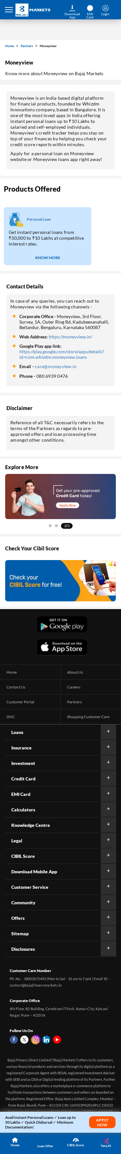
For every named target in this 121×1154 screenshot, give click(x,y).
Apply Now (102, 1122)
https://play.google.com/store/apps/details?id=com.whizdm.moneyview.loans (61, 354)
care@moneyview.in (55, 366)
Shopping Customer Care (88, 716)
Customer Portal (20, 701)
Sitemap (20, 933)
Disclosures (23, 949)
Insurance (21, 747)
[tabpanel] (60, 496)
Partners (27, 46)
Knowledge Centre (30, 825)
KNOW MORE (47, 257)
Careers (73, 687)
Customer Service (29, 887)
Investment (23, 763)
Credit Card (23, 778)
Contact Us (15, 687)
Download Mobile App (34, 871)
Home (10, 46)
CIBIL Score (23, 856)
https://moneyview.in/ (70, 336)
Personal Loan (39, 219)
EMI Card (20, 794)
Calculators (23, 809)
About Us (75, 672)
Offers (18, 918)
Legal (16, 840)
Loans (17, 732)
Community (23, 902)
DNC (10, 716)
